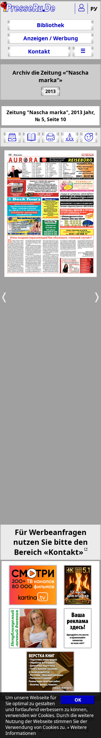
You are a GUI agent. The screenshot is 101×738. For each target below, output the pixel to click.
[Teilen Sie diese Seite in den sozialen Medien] (69, 137)
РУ (93, 8)
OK (78, 700)
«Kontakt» (63, 552)
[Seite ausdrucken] (50, 137)
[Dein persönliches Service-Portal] (81, 8)
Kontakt (39, 51)
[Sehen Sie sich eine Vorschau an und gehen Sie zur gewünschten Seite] (31, 137)
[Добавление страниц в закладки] (89, 137)
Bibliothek (50, 25)
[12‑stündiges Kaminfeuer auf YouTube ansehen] (78, 585)
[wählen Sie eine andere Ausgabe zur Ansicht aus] (12, 137)
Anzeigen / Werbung (50, 38)
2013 (50, 91)
